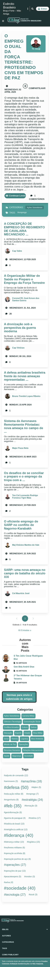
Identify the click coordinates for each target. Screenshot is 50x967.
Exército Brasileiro (9, 5)
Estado (27, 733)
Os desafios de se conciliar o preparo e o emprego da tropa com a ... (24, 476)
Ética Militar (38, 733)
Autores (6, 936)
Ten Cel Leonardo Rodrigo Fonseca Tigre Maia (25, 496)
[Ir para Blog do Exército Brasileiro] (24, 21)
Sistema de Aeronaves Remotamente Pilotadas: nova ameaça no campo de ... (23, 426)
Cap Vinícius (18, 348)
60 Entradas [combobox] (25, 631)
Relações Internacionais (33, 750)
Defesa (34, 727)
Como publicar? (10, 955)
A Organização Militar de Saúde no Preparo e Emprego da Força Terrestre (24, 279)
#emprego (22, 212)
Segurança (16, 756)
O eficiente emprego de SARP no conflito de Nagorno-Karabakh (21, 525)
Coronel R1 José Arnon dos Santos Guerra (25, 299)
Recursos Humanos (12, 750)
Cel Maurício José (20, 593)
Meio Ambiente (37, 739)
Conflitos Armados (11, 727)
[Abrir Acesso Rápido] (28, 9)
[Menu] (3, 21)
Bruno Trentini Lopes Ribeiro (26, 396)
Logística (24, 739)
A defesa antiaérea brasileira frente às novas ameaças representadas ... (24, 376)
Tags (4, 948)
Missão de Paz (10, 744)
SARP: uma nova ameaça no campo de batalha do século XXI (24, 573)
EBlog (5, 929)
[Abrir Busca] (32, 8)
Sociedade (28, 756)
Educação (8, 733)
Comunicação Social (32, 722)
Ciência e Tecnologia (12, 722)
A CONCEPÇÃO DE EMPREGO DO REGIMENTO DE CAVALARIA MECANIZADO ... (24, 229)
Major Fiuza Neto (20, 448)
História (15, 739)
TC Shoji (36, 49)
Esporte (18, 733)
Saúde (6, 756)
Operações (23, 744)
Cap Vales (17, 251)
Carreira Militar (28, 716)
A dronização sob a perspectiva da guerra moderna (20, 327)
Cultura (25, 727)
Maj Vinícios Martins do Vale (25, 545)
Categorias (8, 942)
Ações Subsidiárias (34, 207)
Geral (6, 739)
